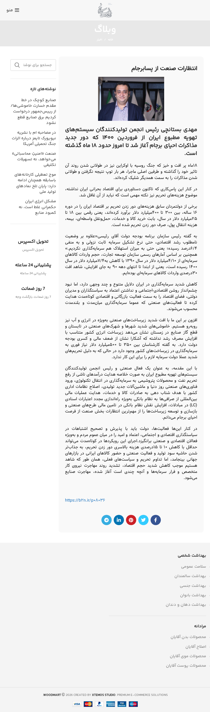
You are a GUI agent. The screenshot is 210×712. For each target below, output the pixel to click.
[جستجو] (17, 65)
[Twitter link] (143, 520)
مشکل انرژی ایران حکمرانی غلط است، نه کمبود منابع (37, 207)
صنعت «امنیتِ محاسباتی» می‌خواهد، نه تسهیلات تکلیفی (34, 159)
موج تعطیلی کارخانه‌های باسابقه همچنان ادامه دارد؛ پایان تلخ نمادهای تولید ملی (35, 183)
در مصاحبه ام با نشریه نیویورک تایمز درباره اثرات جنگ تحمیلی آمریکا (34, 138)
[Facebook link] (156, 520)
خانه (110, 40)
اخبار (99, 40)
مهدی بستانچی (179, 129)
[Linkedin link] (119, 520)
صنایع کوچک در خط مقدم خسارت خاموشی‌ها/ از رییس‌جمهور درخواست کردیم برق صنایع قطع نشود (33, 112)
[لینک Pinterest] (131, 520)
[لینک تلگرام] (106, 520)
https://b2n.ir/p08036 (85, 500)
